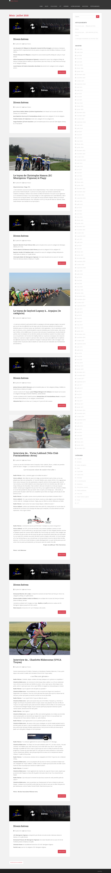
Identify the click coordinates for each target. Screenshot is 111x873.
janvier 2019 (80, 331)
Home (41, 6)
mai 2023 (79, 172)
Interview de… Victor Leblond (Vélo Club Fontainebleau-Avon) (35, 454)
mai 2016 (79, 432)
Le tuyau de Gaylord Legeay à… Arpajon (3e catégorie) (37, 312)
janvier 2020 (80, 293)
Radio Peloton (27, 44)
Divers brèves (20, 39)
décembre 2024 (81, 112)
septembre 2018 (81, 344)
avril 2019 (79, 321)
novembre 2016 (81, 413)
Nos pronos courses (82, 487)
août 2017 (79, 385)
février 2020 (80, 290)
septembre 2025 (81, 84)
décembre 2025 (81, 74)
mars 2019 (80, 325)
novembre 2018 (81, 337)
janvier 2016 (80, 445)
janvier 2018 (80, 369)
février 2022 (80, 220)
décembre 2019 (81, 296)
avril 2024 (79, 138)
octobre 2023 (80, 157)
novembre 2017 (81, 375)
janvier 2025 (80, 109)
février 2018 (80, 366)
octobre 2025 (80, 81)
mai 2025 (79, 96)
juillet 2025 (80, 90)
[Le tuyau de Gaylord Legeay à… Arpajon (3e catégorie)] (39, 289)
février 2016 (80, 442)
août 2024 (79, 125)
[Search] (97, 16)
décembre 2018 (81, 334)
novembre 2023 (81, 153)
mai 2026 (79, 58)
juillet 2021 (80, 242)
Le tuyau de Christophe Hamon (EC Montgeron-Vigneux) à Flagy (32, 176)
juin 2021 (79, 245)
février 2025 (80, 106)
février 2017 (80, 404)
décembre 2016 (81, 410)
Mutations (85, 6)
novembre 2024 (81, 115)
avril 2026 (79, 62)
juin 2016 (79, 429)
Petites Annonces (94, 6)
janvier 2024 (80, 147)
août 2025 (79, 87)
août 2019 (79, 309)
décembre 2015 (81, 448)
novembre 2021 (81, 229)
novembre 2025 (81, 77)
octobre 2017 (80, 378)
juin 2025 (79, 93)
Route (46, 6)
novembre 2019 (81, 299)
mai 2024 (79, 134)
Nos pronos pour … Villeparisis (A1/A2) (85, 26)
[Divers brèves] (39, 26)
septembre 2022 (81, 198)
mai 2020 (79, 280)
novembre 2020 (81, 261)
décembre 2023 (81, 150)
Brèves (77, 29)
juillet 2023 (80, 166)
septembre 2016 (81, 420)
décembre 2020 (81, 258)
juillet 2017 (80, 388)
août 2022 (79, 201)
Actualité (79, 459)
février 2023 (80, 182)
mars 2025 (80, 103)
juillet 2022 (80, 204)
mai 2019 (79, 318)
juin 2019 (79, 315)
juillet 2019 (80, 312)
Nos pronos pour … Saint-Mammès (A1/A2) (86, 32)
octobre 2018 (80, 340)
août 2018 (79, 347)
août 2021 (79, 239)
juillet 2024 (80, 128)
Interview (66, 6)
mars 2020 (80, 287)
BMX (78, 468)
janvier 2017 (80, 407)
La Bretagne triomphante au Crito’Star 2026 (86, 38)
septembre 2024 (81, 122)
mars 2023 (80, 179)
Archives (79, 462)
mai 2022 (79, 210)
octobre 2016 (80, 416)
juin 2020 (79, 277)
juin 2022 (79, 207)
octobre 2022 (80, 195)
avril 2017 (79, 397)
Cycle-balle (80, 471)
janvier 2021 (80, 255)
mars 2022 (80, 217)
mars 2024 (80, 141)
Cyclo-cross (54, 6)
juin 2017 (79, 391)
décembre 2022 (81, 188)
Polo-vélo (79, 493)
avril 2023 (79, 176)
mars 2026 (80, 65)
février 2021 (80, 252)
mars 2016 (80, 439)
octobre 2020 (80, 264)
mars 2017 (80, 401)
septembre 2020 (81, 268)
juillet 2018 (80, 350)
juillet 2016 (80, 426)
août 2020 (79, 271)
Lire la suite (62, 72)
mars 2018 (80, 363)
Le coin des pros (81, 481)
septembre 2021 (81, 236)
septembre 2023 (81, 160)
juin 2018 (79, 353)
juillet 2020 (80, 274)
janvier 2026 (80, 71)
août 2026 (79, 49)
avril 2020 (79, 283)
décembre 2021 (81, 226)
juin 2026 (79, 55)
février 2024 (80, 144)
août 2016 (79, 423)
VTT (60, 6)
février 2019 (80, 328)
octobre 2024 (80, 119)
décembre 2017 (81, 372)
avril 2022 (79, 214)
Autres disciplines (75, 6)
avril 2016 (79, 435)
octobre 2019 (80, 302)
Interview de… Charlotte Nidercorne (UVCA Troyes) (37, 661)
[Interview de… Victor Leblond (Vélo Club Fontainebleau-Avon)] (39, 431)
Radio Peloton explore (83, 497)
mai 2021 (79, 248)
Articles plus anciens (16, 862)
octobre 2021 (80, 233)
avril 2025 (79, 100)
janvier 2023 (80, 185)
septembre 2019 (81, 306)
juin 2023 (79, 169)
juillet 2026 (80, 52)
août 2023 (79, 163)
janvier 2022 (80, 223)
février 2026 (80, 68)
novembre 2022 (81, 191)
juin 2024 (79, 131)
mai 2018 (79, 356)
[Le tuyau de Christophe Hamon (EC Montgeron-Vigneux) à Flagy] (39, 154)
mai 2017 (79, 394)
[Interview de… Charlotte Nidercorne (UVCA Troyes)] (39, 638)
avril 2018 (79, 359)
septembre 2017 (81, 382)
